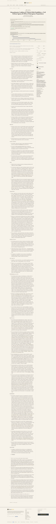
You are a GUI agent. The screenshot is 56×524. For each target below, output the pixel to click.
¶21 (10, 179)
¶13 (10, 126)
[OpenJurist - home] (28, 3)
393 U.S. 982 (31, 424)
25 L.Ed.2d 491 (19, 352)
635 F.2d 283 (17, 492)
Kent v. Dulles (24, 412)
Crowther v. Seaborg (26, 200)
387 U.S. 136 (31, 472)
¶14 (10, 138)
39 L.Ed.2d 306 (22, 334)
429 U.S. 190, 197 (16, 325)
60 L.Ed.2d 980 (17, 294)
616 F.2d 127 (23, 480)
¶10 (10, 106)
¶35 (10, 331)
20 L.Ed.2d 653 (30, 176)
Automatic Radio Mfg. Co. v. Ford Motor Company (20, 175)
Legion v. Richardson (23, 343)
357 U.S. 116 (28, 412)
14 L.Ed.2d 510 (25, 411)
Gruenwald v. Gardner (14, 424)
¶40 (10, 421)
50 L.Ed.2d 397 (26, 325)
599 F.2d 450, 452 (17, 170)
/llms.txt (39, 511)
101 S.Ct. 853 (12, 481)
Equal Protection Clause (24, 336)
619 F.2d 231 (30, 462)
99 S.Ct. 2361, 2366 (13, 487)
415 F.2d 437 (31, 200)
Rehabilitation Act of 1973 (23, 144)
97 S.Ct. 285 (15, 338)
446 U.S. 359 (22, 439)
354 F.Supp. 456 (28, 343)
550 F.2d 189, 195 (16, 249)
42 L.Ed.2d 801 (24, 385)
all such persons (24, 86)
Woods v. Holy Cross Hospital (26, 425)
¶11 (10, 109)
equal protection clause (19, 320)
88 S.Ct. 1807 (25, 176)
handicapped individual (21, 146)
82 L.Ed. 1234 (29, 418)
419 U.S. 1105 (15, 385)
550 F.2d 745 (17, 200)
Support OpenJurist (43, 514)
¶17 (10, 150)
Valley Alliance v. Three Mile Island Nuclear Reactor (22, 462)
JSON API (39, 512)
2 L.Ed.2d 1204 (15, 413)
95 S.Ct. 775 (19, 385)
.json (13, 502)
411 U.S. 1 (28, 358)
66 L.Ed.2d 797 (16, 481)
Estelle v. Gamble (15, 26)
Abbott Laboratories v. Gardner (21, 26)
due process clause (21, 399)
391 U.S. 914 (21, 176)
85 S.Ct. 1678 (21, 411)
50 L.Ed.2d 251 (20, 338)
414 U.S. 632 (22, 416)
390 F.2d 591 (20, 424)
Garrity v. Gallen (30, 33)
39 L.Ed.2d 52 (30, 416)
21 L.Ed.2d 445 (17, 425)
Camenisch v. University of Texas (17, 480)
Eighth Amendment (26, 340)
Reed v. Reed (30, 326)
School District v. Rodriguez (23, 358)
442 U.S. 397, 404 (30, 486)
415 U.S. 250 (13, 334)
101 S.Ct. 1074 (19, 371)
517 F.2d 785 (18, 195)
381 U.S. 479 (17, 411)
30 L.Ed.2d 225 (20, 327)
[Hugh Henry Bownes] (37, 67)
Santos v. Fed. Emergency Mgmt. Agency (23, 23)
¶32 (10, 293)
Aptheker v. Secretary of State (28, 413)
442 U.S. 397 (30, 293)
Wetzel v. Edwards (13, 492)
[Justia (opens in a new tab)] (16, 516)
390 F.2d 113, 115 (30, 175)
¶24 (10, 216)
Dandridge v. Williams (27, 26)
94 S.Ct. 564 (16, 345)
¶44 (10, 454)
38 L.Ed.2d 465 (20, 345)
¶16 (10, 146)
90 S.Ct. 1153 (15, 352)
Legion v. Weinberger (29, 344)
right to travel (24, 337)
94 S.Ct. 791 (26, 416)
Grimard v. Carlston (29, 186)
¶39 (10, 395)
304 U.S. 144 (20, 418)
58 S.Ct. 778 (24, 418)
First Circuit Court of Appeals (28, 15)
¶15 (10, 143)
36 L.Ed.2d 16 (18, 359)
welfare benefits (21, 335)
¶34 (10, 319)
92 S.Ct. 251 (15, 327)
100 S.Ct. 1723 (26, 439)
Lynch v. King (30, 23)
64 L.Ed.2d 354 (30, 439)
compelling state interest (16, 357)
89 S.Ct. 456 (13, 425)
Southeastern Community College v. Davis (22, 293)
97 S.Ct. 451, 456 (21, 325)
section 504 (15, 144)
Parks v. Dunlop (13, 195)
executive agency (30, 214)
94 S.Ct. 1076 (17, 334)
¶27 (10, 248)
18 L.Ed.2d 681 (15, 473)
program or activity (15, 148)
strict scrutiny (26, 320)
